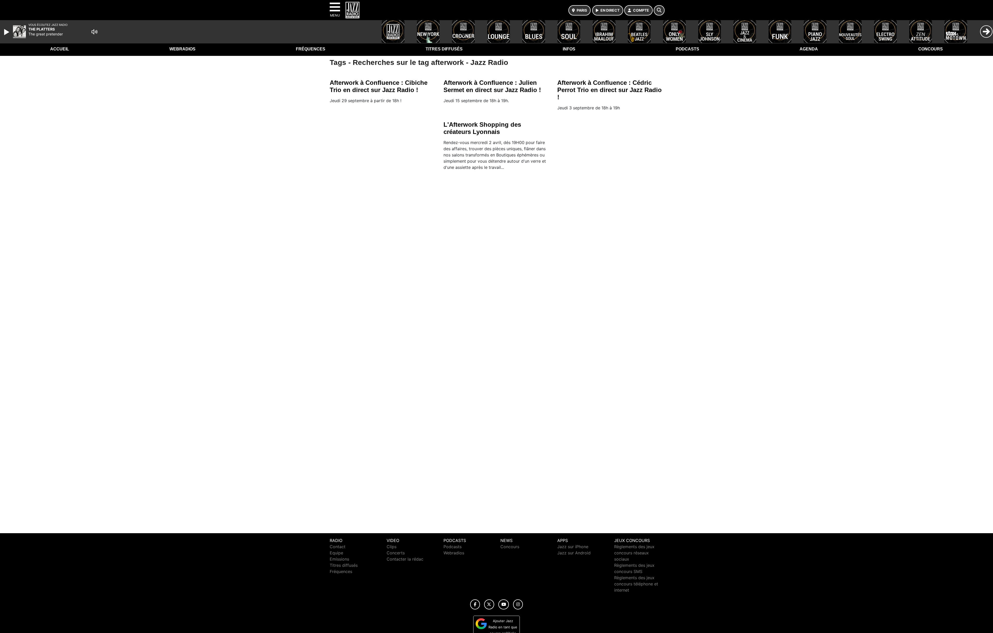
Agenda (809, 49)
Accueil (59, 49)
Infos (569, 49)
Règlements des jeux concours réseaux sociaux (634, 553)
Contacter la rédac (405, 559)
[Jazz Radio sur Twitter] (489, 604)
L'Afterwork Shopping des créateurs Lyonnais (482, 128)
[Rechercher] (659, 10)
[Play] (7, 32)
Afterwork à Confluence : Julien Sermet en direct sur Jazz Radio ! (492, 86)
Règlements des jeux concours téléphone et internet (636, 584)
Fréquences (310, 49)
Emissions (339, 559)
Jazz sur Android (574, 552)
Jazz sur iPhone (572, 546)
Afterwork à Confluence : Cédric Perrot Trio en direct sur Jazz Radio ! (609, 90)
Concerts (396, 552)
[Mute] (94, 32)
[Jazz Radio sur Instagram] (518, 604)
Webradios (182, 49)
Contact (337, 546)
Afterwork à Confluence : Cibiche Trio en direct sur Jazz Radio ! (378, 86)
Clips (391, 546)
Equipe (336, 552)
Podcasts (687, 49)
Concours (930, 49)
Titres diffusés (444, 49)
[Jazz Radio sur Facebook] (475, 604)
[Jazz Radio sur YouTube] (503, 604)
